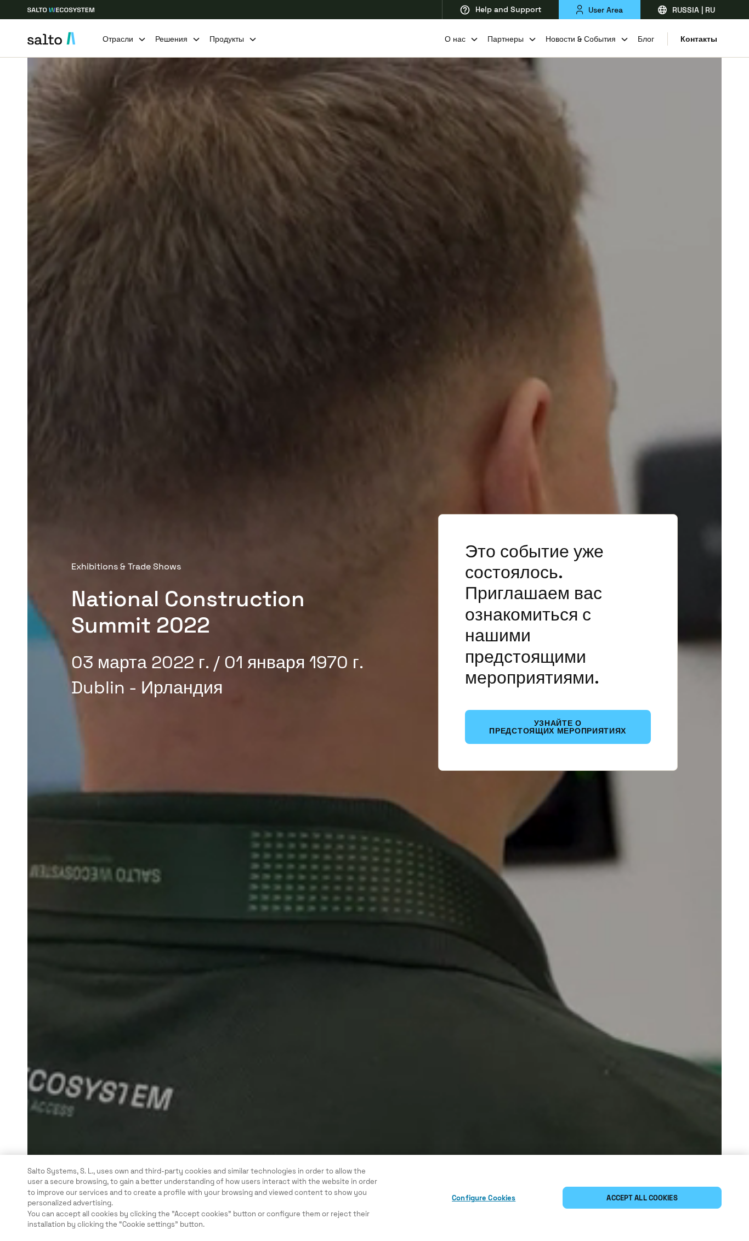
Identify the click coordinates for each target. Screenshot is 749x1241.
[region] (374, 1198)
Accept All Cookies (641, 1198)
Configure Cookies (483, 1198)
